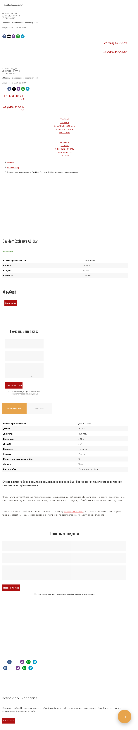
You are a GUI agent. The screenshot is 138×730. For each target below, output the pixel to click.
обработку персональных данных (24, 394)
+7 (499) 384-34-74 (73, 511)
